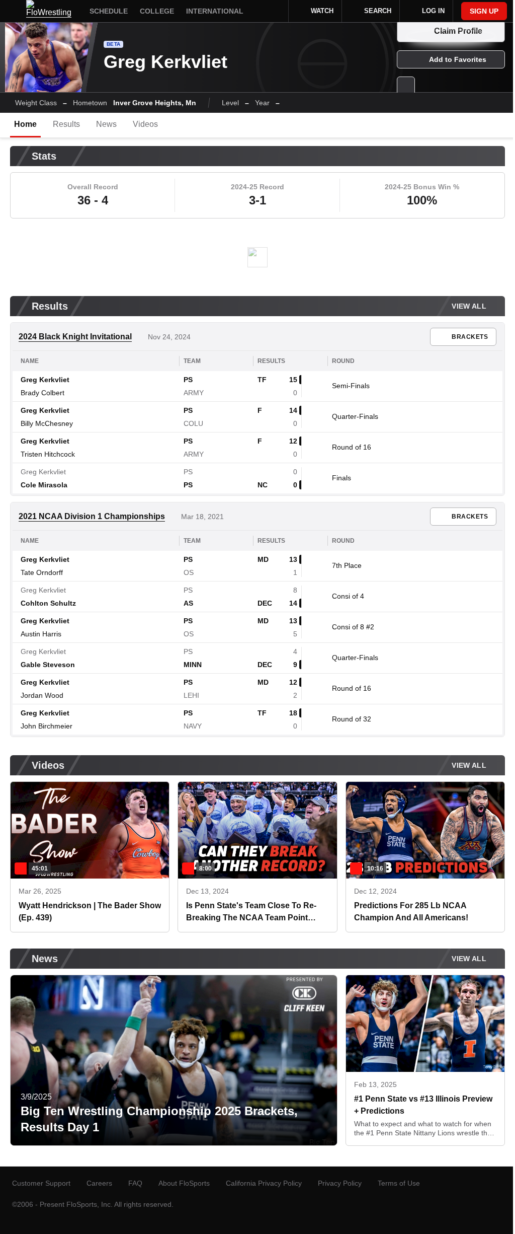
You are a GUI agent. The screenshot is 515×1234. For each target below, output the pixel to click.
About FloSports (184, 1183)
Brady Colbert (42, 393)
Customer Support (41, 1183)
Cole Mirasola (44, 485)
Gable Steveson (48, 665)
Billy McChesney (47, 423)
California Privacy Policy (264, 1183)
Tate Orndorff (42, 572)
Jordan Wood (42, 695)
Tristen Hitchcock (48, 454)
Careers (99, 1183)
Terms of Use (399, 1183)
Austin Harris (41, 634)
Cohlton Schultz (48, 603)
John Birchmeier (46, 726)
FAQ (135, 1183)
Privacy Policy (340, 1183)
